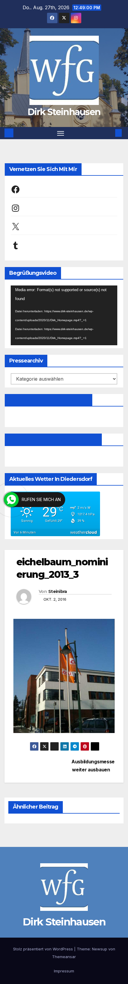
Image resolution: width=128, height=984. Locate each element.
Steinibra (57, 591)
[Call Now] (11, 499)
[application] (64, 315)
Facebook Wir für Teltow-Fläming (53, 439)
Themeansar (64, 956)
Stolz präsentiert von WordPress (43, 949)
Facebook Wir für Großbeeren (48, 400)
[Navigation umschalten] (60, 133)
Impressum (64, 971)
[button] (109, 133)
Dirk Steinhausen (64, 111)
